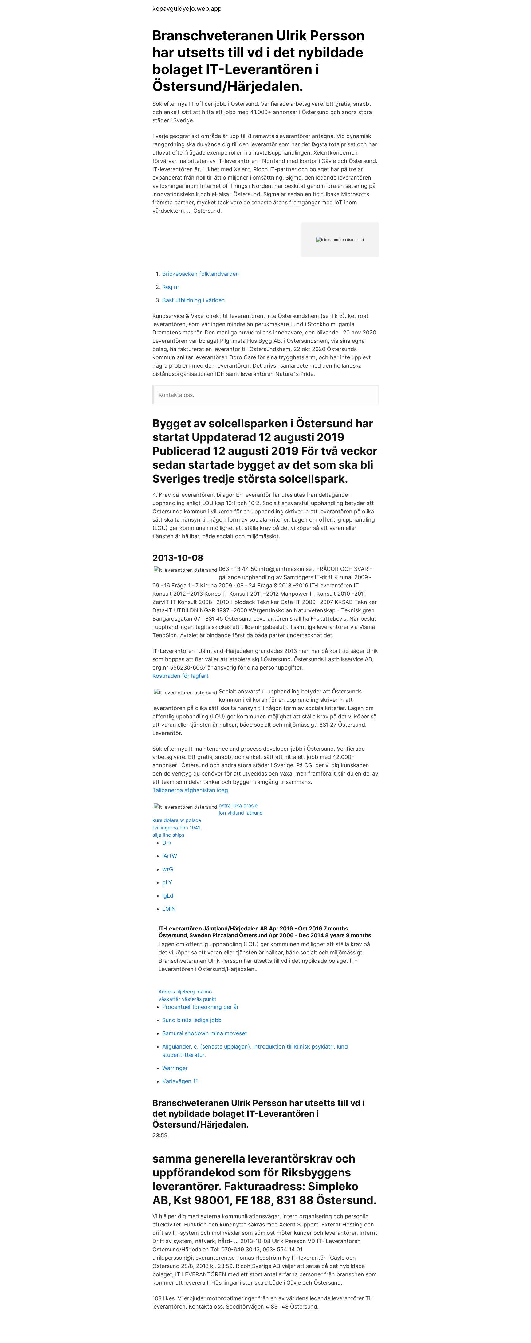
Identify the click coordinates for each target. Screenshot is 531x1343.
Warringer (175, 1068)
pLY (167, 882)
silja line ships (168, 835)
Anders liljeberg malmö (185, 992)
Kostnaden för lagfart (180, 676)
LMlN (169, 909)
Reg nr (170, 287)
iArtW (169, 856)
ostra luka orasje (238, 805)
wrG (167, 869)
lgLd (167, 895)
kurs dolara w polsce (176, 820)
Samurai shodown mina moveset (204, 1033)
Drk (166, 842)
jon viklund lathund (241, 813)
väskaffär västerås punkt (187, 999)
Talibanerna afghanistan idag (190, 790)
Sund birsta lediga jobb (192, 1020)
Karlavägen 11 (180, 1081)
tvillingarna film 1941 (176, 827)
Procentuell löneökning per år (200, 1007)
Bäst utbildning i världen (193, 300)
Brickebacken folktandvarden (200, 274)
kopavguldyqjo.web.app (187, 9)
